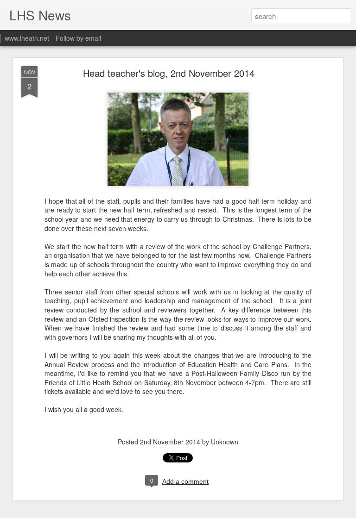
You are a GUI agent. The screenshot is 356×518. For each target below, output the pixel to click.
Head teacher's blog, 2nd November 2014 (168, 73)
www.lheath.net (27, 38)
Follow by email (78, 38)
